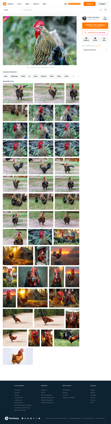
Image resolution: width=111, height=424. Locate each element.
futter (59, 76)
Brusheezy (17, 390)
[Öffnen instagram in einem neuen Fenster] (25, 418)
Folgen (105, 19)
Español (92, 392)
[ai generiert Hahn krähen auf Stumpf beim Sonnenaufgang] (65, 255)
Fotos (19, 4)
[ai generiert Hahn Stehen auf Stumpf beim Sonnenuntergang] (72, 277)
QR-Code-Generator (20, 410)
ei (29, 76)
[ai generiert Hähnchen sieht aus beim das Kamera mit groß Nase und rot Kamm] (72, 318)
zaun (5, 76)
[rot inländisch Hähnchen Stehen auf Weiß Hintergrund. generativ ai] (18, 356)
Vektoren (10, 4)
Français (92, 400)
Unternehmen (18, 397)
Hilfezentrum (66, 390)
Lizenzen (43, 390)
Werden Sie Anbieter (69, 397)
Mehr (44, 4)
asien (35, 76)
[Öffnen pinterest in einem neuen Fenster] (31, 418)
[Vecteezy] (4, 4)
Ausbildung (17, 400)
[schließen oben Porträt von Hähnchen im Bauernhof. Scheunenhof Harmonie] (47, 338)
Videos (27, 4)
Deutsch (92, 397)
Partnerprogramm (46, 395)
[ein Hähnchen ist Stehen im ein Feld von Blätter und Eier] (32, 298)
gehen (67, 76)
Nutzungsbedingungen (75, 418)
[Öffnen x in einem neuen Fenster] (36, 418)
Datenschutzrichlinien (88, 418)
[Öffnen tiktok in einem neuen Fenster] (33, 418)
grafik (23, 76)
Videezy (16, 395)
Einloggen (102, 4)
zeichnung (14, 76)
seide (51, 76)
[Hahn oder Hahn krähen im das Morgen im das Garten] (66, 237)
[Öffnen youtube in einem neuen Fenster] (39, 418)
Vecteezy (17, 392)
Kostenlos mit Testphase (95, 25)
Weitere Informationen (90, 50)
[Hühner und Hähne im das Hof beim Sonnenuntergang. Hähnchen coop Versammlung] (18, 255)
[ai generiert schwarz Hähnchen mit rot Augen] (33, 277)
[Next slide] (76, 76)
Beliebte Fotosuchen (47, 400)
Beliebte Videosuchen (47, 402)
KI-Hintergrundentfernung (22, 408)
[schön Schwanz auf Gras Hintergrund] (18, 93)
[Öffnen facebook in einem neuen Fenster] (22, 418)
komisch (43, 76)
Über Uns (65, 395)
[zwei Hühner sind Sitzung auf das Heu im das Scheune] (64, 298)
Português (93, 395)
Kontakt (65, 392)
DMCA (43, 392)
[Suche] (101, 10)
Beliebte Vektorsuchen (47, 397)
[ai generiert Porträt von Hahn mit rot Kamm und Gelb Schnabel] (56, 277)
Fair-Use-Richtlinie (100, 418)
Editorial (36, 4)
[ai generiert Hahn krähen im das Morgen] (9, 298)
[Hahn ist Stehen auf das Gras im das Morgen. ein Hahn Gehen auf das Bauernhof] (10, 277)
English (92, 390)
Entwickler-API (18, 402)
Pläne (65, 4)
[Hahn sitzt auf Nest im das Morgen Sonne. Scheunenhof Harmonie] (34, 338)
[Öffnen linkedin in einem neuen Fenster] (28, 418)
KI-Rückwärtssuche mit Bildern (23, 405)
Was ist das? (98, 46)
